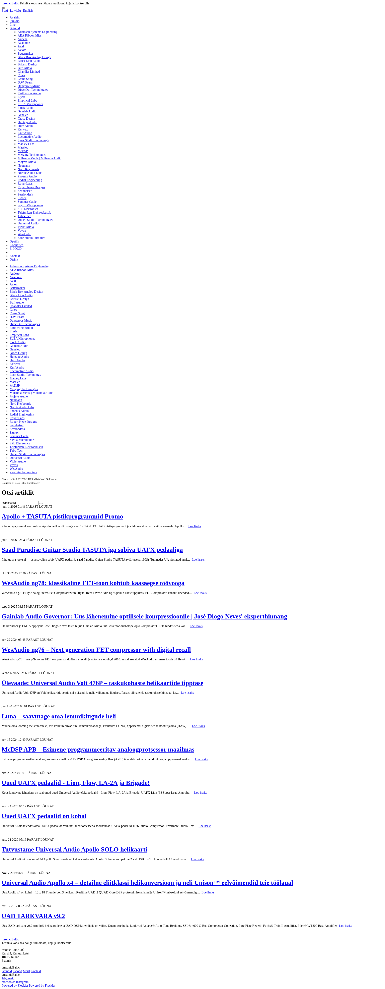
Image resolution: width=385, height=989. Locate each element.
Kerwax (23, 129)
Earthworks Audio (29, 93)
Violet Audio (26, 227)
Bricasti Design (27, 64)
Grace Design (26, 118)
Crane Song (25, 78)
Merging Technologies (32, 154)
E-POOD (16, 248)
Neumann (24, 165)
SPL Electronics (28, 209)
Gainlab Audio (27, 111)
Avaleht (14, 17)
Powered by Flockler (15, 985)
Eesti (5, 10)
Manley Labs (26, 144)
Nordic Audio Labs (30, 172)
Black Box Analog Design (34, 57)
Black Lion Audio (29, 60)
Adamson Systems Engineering (37, 32)
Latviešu (15, 10)
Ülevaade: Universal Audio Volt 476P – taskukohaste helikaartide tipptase (102, 682)
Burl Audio (25, 68)
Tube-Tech (24, 216)
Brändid (15, 28)
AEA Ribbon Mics (30, 35)
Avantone (24, 42)
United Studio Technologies (35, 219)
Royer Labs (25, 183)
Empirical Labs (27, 100)
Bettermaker (25, 53)
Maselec (23, 147)
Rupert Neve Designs (31, 187)
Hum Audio (25, 125)
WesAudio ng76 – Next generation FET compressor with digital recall (96, 649)
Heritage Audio (27, 122)
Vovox (22, 230)
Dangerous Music (29, 86)
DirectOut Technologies (33, 89)
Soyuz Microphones (30, 205)
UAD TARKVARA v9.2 (33, 916)
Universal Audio (28, 223)
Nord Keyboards (28, 169)
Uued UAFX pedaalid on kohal (44, 816)
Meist (26, 971)
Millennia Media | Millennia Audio (39, 158)
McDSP (23, 151)
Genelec (23, 115)
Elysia (21, 97)
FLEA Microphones (30, 104)
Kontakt (15, 256)
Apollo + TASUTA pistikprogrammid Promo (62, 516)
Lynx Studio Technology (33, 140)
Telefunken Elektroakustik (34, 212)
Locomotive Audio (30, 136)
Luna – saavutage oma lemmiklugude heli (59, 716)
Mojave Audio (27, 162)
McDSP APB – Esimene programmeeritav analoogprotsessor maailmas (98, 749)
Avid (21, 46)
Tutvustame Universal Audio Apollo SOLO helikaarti (74, 849)
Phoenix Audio (27, 176)
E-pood (17, 971)
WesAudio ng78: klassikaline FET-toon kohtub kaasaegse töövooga (93, 583)
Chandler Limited (29, 71)
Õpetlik (14, 241)
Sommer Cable (27, 201)
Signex (22, 198)
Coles (21, 75)
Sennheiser (24, 191)
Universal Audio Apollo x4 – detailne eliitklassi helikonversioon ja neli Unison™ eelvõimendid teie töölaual (147, 882)
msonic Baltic (10, 3)
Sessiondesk (25, 194)
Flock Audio (25, 107)
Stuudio (14, 21)
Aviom (22, 50)
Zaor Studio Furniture (31, 237)
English (28, 10)
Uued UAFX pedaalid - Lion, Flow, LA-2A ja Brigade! (76, 782)
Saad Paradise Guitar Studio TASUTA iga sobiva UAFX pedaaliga (92, 549)
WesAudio (24, 234)
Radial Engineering (30, 180)
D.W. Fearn (25, 82)
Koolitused (16, 245)
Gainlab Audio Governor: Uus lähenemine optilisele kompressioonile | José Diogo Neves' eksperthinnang (144, 616)
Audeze (22, 39)
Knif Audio (25, 133)
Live (12, 24)
